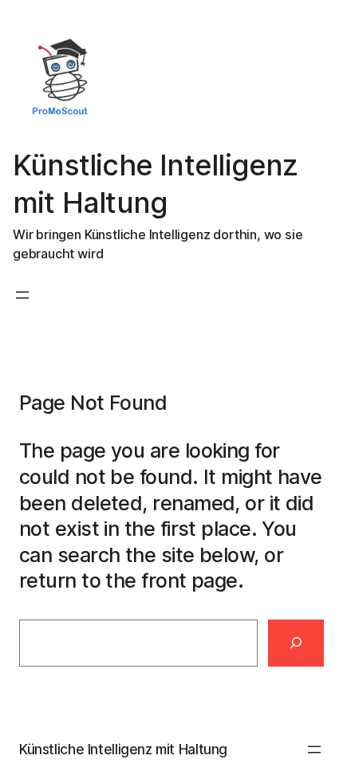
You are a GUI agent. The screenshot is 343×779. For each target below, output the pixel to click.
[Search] (296, 643)
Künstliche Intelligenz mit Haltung (123, 749)
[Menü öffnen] (22, 295)
